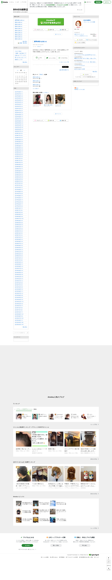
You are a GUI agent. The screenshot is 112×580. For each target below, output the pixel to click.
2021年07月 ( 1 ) (19, 94)
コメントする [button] (52, 58)
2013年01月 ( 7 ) (19, 305)
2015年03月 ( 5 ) (19, 251)
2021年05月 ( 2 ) (19, 98)
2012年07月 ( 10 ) (19, 318)
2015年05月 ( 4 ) (19, 247)
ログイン (107, 2)
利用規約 (62, 557)
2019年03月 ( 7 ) (19, 152)
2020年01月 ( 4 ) (19, 131)
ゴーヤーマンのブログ (79, 65)
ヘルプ (97, 557)
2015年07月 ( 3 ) (19, 243)
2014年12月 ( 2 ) (19, 258)
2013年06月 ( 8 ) (19, 295)
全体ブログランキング (79, 34)
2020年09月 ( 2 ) (19, 114)
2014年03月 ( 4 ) (19, 276)
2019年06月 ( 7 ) (19, 146)
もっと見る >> (36, 88)
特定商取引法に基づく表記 (86, 557)
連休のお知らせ (36, 77)
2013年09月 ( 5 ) (19, 289)
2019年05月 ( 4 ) (19, 148)
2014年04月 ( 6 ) (19, 274)
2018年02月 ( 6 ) (19, 179)
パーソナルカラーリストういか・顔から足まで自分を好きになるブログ (85, 62)
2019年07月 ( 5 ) (19, 143)
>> (24, 70)
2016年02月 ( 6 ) (19, 229)
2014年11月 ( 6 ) (19, 260)
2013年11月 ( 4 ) (19, 285)
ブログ (38, 46)
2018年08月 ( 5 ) (19, 166)
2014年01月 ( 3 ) (19, 280)
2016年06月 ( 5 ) (19, 220)
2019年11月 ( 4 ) (19, 135)
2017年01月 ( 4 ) (19, 206)
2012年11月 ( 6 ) (19, 310)
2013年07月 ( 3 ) (19, 293)
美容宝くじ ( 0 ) (18, 59)
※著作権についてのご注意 (79, 89)
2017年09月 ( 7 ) (19, 189)
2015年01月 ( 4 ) (19, 256)
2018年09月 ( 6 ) (19, 164)
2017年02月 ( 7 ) (19, 204)
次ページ (58, 34)
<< (17, 70)
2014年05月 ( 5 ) (19, 272)
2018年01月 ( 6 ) (19, 181)
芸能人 (35, 409)
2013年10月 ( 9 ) (19, 287)
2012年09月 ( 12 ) (19, 314)
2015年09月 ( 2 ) (19, 239)
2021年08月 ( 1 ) (19, 91)
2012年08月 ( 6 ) (19, 316)
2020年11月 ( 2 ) (19, 110)
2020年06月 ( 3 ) (19, 121)
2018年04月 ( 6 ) (19, 175)
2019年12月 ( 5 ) (19, 133)
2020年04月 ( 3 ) (19, 125)
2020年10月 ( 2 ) (19, 112)
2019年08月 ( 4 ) (19, 141)
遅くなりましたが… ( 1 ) (20, 57)
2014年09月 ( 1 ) (19, 264)
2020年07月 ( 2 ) (19, 119)
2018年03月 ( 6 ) (19, 177)
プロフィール (86, 22)
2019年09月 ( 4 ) (19, 139)
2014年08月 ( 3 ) (19, 266)
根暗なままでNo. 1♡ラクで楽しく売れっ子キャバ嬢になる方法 (85, 58)
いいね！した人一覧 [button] (64, 62)
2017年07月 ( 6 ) (19, 193)
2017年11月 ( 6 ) (19, 185)
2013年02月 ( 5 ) (19, 303)
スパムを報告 (45, 557)
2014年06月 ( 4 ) (19, 270)
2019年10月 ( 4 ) (19, 137)
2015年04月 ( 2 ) (19, 249)
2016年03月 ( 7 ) (19, 226)
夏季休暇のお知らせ (40, 41)
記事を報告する (65, 70)
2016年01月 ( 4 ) (19, 231)
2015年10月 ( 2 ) (19, 237)
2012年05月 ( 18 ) (19, 322)
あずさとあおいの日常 (79, 69)
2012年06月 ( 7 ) (19, 320)
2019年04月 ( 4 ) (19, 150)
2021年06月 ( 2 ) (19, 96)
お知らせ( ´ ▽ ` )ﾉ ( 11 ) (20, 55)
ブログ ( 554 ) (18, 51)
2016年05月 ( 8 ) (19, 222)
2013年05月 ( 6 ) (19, 297)
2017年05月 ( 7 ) (19, 197)
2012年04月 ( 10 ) (19, 324)
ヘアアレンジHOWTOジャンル (81, 35)
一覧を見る (94, 71)
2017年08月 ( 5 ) (19, 191)
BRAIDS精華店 (87, 20)
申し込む (84, 545)
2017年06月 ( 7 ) (19, 195)
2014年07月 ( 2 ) (19, 268)
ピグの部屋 (92, 22)
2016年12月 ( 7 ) (19, 208)
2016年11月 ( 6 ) (19, 210)
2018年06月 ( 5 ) (19, 170)
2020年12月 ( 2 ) (19, 108)
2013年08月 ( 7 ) (19, 291)
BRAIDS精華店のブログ (25, 9)
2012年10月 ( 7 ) (19, 312)
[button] (109, 569)
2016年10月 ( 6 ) (19, 212)
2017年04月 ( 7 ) (19, 200)
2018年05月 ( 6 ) (19, 172)
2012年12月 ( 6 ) (19, 307)
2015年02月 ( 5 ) (19, 254)
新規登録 (98, 2)
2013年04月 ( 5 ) (19, 299)
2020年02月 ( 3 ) (19, 129)
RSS (77, 88)
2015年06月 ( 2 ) (19, 245)
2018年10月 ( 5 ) (19, 162)
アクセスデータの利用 (72, 557)
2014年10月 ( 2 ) (19, 262)
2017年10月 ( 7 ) (19, 187)
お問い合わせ (54, 557)
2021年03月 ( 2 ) (19, 102)
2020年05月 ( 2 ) (19, 123)
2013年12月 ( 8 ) (19, 283)
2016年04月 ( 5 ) (19, 224)
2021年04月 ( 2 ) (19, 100)
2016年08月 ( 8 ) (19, 216)
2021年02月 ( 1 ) (19, 104)
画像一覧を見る (23, 43)
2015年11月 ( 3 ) (19, 235)
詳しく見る (56, 545)
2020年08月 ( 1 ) (19, 116)
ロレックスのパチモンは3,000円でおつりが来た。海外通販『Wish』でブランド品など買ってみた (85, 54)
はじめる (27, 545)
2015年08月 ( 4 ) (19, 241)
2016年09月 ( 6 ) (19, 214)
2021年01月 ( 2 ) (19, 106)
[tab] (24, 409)
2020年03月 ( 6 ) (19, 127)
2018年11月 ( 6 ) (19, 160)
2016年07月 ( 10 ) (19, 218)
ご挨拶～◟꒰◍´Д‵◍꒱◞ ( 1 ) (20, 53)
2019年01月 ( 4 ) (19, 156)
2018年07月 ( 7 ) (19, 168)
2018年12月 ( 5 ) (19, 158)
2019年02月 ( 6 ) (19, 154)
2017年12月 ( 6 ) (19, 183)
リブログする (64, 58)
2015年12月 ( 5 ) (19, 233)
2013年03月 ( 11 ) (19, 301)
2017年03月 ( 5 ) (19, 202)
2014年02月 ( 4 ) (19, 278)
